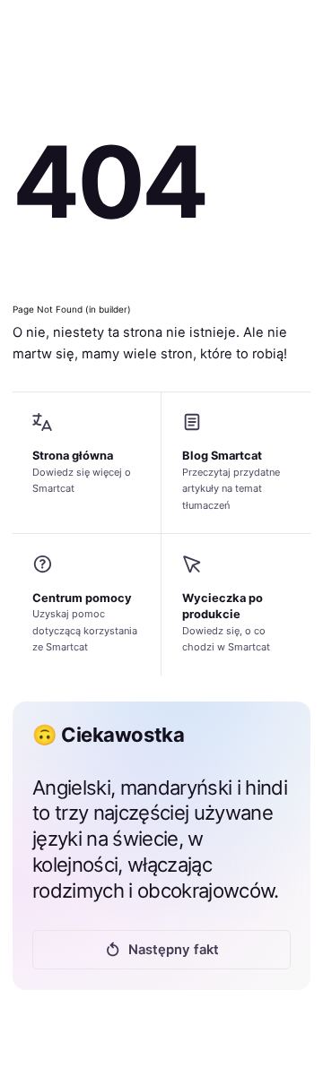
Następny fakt (173, 950)
